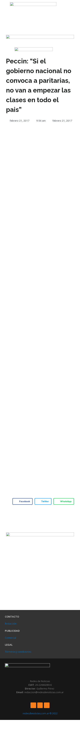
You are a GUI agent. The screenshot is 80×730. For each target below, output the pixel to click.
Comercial (10, 637)
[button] (4, 9)
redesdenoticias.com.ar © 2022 (40, 713)
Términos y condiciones (18, 651)
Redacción (10, 623)
